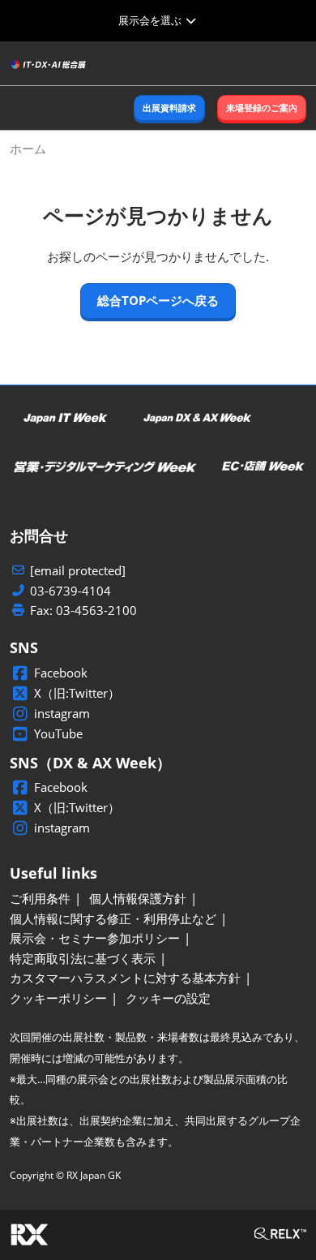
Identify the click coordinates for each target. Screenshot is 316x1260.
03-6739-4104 (70, 591)
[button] (169, 108)
